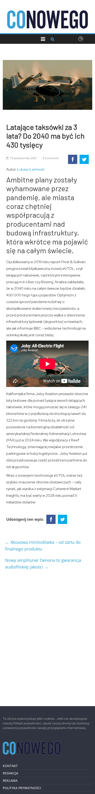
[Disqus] (47, 636)
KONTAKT (10, 766)
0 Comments (51, 158)
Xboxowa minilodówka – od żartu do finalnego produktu (43, 545)
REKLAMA (10, 780)
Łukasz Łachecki (31, 169)
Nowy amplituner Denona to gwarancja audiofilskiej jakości (43, 563)
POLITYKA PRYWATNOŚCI (22, 788)
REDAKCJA (10, 773)
